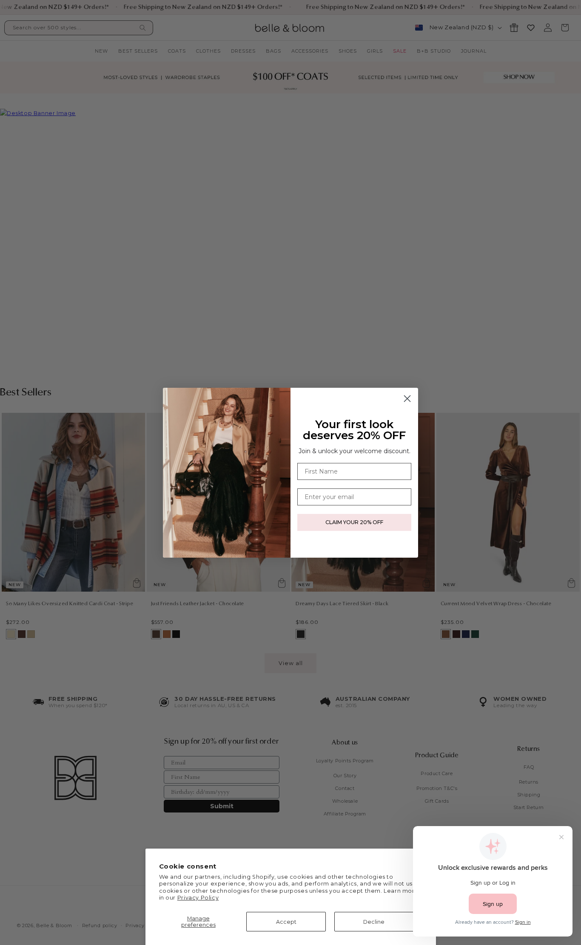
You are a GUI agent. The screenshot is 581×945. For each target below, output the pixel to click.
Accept (286, 922)
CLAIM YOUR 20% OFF (354, 522)
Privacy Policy (198, 897)
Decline (373, 922)
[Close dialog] (407, 398)
